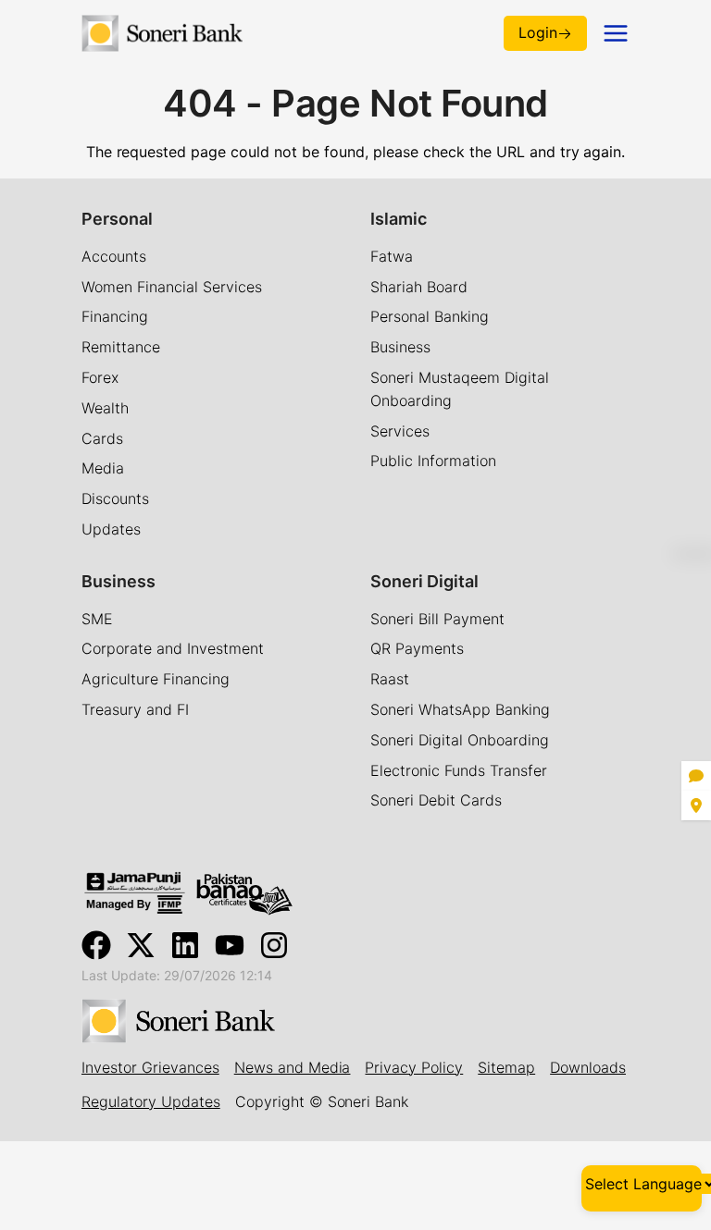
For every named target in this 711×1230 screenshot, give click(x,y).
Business (400, 347)
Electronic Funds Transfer (458, 770)
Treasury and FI (135, 709)
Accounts (113, 256)
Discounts (115, 498)
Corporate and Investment (172, 648)
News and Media (292, 1067)
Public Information (433, 460)
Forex (99, 377)
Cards (102, 438)
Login (537, 32)
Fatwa (391, 256)
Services (400, 431)
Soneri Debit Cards (436, 800)
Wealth (105, 408)
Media (102, 468)
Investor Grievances (150, 1067)
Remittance (120, 347)
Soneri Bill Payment (437, 618)
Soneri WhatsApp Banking (460, 709)
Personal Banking (429, 316)
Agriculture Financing (155, 679)
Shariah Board (419, 286)
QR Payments (417, 648)
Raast (389, 679)
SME (97, 618)
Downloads (588, 1067)
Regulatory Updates (150, 1101)
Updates (111, 529)
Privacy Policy (414, 1067)
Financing (114, 316)
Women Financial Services (171, 286)
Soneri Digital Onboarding (459, 740)
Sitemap (506, 1067)
